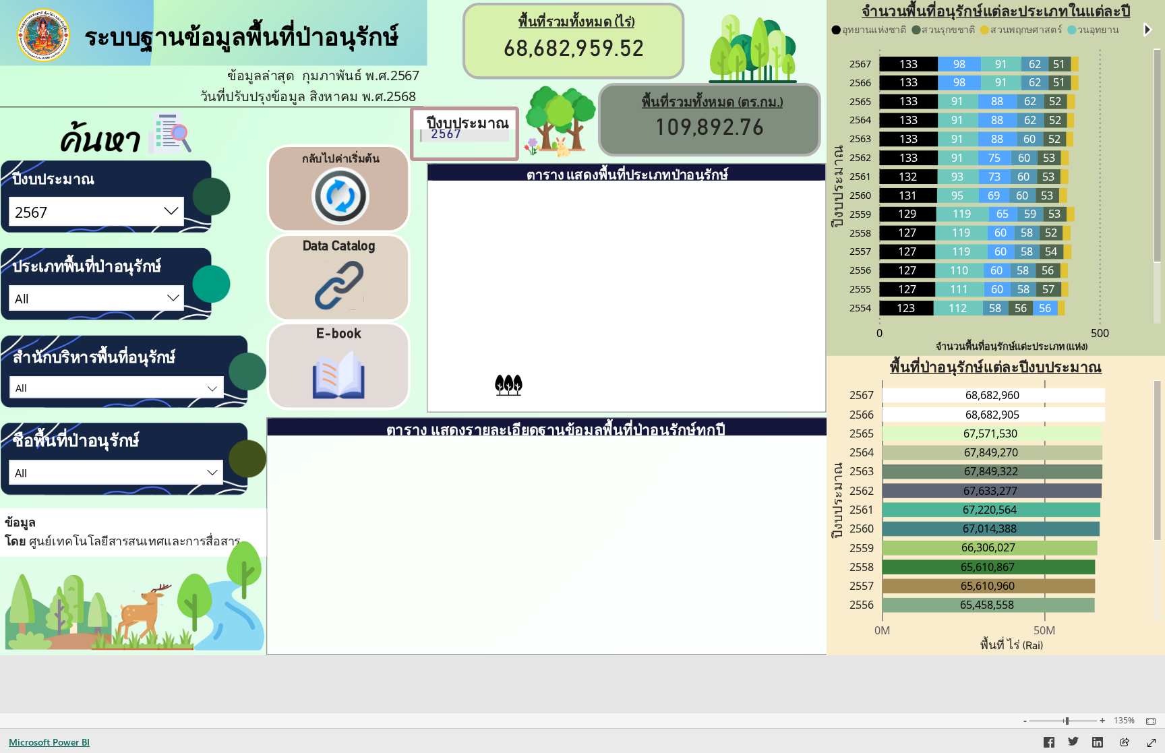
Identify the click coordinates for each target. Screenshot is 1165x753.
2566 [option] (860, 82)
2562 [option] (860, 157)
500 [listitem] (1100, 333)
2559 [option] (860, 213)
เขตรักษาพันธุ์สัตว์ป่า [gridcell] (407, 507)
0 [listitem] (879, 333)
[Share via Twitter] (1073, 744)
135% (1124, 720)
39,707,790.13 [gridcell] (683, 232)
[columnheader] (593, 200)
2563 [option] (860, 138)
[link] (340, 189)
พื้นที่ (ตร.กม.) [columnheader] (703, 459)
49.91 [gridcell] (614, 341)
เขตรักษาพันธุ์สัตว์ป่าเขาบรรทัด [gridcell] (553, 552)
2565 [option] (860, 100)
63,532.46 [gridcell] (601, 232)
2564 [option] (860, 119)
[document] (266, 59)
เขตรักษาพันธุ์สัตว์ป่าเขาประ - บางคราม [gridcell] (559, 587)
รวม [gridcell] (289, 627)
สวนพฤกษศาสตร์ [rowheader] (502, 342)
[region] (582, 327)
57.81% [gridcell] (765, 232)
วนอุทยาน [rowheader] (520, 315)
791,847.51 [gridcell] (795, 552)
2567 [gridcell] (290, 506)
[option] (1035, 64)
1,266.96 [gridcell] (715, 552)
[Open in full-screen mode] (1151, 743)
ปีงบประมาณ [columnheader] (312, 450)
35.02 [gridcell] (614, 369)
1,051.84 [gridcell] (605, 314)
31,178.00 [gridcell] (696, 341)
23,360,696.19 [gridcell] (683, 259)
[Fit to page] (1147, 721)
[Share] (1124, 743)
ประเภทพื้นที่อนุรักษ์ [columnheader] (491, 195)
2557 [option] (860, 251)
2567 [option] (860, 63)
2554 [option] (860, 307)
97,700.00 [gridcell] (798, 578)
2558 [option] (860, 232)
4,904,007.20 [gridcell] (687, 286)
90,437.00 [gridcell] (798, 506)
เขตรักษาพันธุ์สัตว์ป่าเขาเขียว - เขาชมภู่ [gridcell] (562, 516)
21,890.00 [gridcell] (696, 369)
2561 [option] (860, 176)
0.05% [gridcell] (769, 341)
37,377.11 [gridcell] (601, 259)
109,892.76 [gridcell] (597, 393)
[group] (573, 41)
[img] (752, 49)
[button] (1148, 29)
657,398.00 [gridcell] (692, 314)
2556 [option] (860, 270)
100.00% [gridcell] (761, 393)
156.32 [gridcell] (720, 578)
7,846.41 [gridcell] (605, 286)
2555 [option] (860, 288)
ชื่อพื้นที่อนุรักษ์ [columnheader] (568, 450)
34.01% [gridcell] (765, 259)
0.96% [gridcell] (769, 314)
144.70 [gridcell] (720, 506)
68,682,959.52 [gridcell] (683, 393)
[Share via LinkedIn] (1097, 744)
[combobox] (97, 211)
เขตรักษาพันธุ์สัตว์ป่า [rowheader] (492, 260)
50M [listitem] (1045, 630)
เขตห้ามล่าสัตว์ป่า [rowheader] (499, 288)
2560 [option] (860, 194)
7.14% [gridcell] (769, 286)
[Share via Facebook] (1049, 744)
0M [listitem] (882, 630)
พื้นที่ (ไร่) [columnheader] (785, 450)
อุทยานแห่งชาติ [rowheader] (504, 233)
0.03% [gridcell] (769, 369)
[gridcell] (413, 629)
